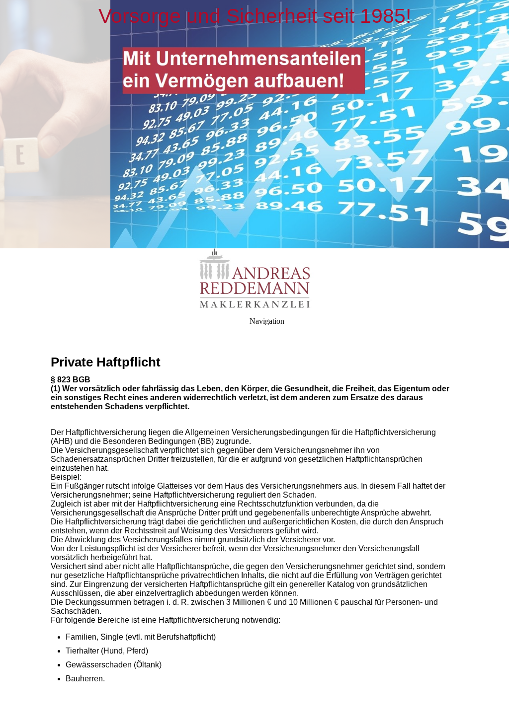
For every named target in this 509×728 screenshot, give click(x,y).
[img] (254, 124)
